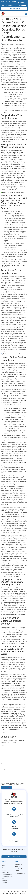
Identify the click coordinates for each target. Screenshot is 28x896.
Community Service (7, 874)
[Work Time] (14, 834)
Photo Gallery (5, 872)
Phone (14, 826)
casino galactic (16, 560)
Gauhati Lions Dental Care (7, 877)
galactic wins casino (11, 732)
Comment (4, 745)
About (3, 868)
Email (3, 769)
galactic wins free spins (15, 734)
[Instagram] (21, 5)
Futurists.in (23, 893)
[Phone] (14, 822)
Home (3, 865)
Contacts (4, 882)
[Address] (14, 809)
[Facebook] (19, 5)
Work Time (14, 838)
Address (14, 813)
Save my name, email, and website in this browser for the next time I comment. (12, 784)
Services (4, 870)
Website (3, 776)
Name (3, 764)
